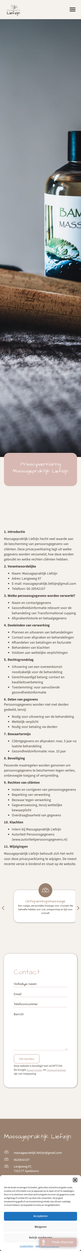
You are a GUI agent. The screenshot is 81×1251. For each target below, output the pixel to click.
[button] (75, 1180)
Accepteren (40, 1216)
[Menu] (72, 9)
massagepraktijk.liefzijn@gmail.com (38, 1153)
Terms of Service (56, 1070)
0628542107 (21, 1160)
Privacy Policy (35, 1070)
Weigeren (41, 1227)
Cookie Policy (26, 1246)
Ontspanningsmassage (40, 901)
